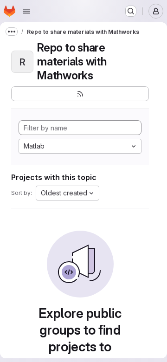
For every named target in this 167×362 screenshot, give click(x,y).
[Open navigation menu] (26, 11)
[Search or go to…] (130, 11)
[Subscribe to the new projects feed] (80, 93)
